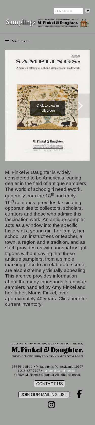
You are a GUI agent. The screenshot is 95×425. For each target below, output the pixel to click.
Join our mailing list (44, 394)
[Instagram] (51, 406)
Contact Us (49, 384)
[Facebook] (79, 395)
